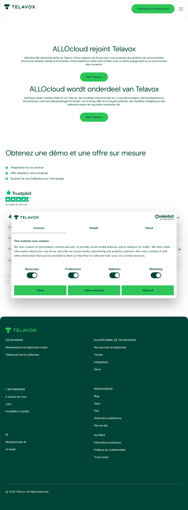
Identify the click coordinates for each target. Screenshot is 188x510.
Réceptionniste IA (16, 441)
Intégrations (101, 362)
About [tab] (149, 228)
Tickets (98, 354)
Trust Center (101, 457)
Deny (40, 290)
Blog (96, 396)
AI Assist (11, 449)
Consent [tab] (38, 228)
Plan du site (101, 425)
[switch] (73, 275)
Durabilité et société (17, 411)
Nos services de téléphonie (110, 347)
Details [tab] (94, 228)
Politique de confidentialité (109, 449)
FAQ (96, 410)
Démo (97, 369)
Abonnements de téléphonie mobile (26, 347)
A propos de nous (16, 396)
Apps (97, 403)
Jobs (8, 404)
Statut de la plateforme (107, 418)
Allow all (147, 290)
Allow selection (94, 290)
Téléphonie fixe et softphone (22, 354)
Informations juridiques (107, 442)
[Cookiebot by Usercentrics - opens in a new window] (158, 217)
